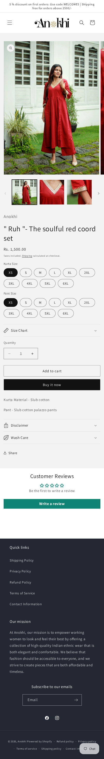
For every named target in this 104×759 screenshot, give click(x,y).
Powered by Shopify (39, 741)
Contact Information (26, 604)
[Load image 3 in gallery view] (79, 192)
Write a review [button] (52, 503)
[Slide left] (5, 193)
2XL (87, 272)
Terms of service (26, 748)
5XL (48, 283)
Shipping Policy (22, 560)
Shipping (27, 255)
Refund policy (65, 741)
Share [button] (12, 453)
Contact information (79, 748)
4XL (30, 283)
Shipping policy (51, 748)
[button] (9, 22)
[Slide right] (98, 193)
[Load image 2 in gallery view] (52, 192)
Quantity (10, 343)
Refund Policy (20, 582)
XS (11, 272)
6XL (66, 283)
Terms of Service (22, 593)
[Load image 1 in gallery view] (24, 192)
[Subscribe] (76, 700)
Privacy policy (87, 741)
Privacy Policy (20, 571)
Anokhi (22, 741)
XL (70, 272)
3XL (12, 283)
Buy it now (52, 384)
